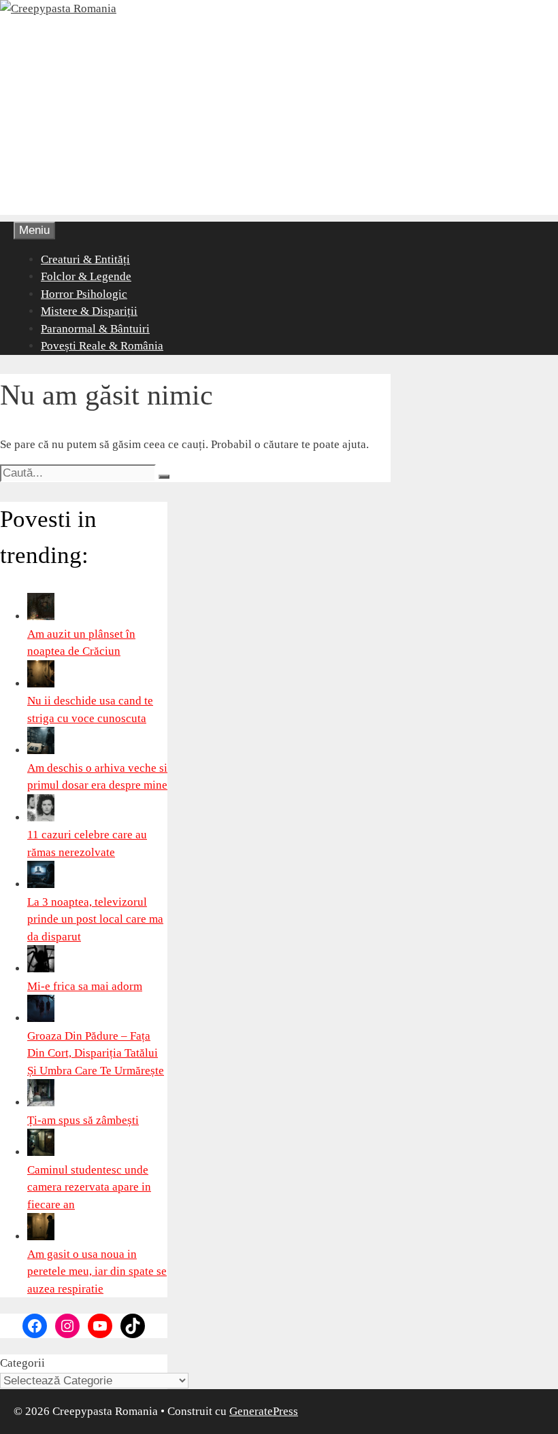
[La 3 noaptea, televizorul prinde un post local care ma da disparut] (40, 884)
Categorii (22, 1362)
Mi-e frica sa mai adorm (84, 986)
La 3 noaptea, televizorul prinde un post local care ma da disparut (95, 919)
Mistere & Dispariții (89, 311)
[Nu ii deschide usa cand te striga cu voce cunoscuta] (40, 683)
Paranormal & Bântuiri (95, 328)
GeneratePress (263, 1411)
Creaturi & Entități (85, 259)
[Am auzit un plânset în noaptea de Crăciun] (40, 616)
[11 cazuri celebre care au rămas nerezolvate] (40, 817)
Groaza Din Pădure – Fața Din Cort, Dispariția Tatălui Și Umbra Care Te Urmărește (95, 1053)
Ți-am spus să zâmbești (83, 1120)
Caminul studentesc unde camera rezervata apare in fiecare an (89, 1187)
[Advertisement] (279, 119)
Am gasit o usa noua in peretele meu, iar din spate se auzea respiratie (97, 1271)
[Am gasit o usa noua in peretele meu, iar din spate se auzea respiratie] (40, 1236)
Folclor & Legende (86, 276)
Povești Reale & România (102, 345)
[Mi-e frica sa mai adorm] (40, 968)
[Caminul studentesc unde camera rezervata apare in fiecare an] (40, 1152)
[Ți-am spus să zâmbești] (40, 1102)
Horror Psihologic (84, 294)
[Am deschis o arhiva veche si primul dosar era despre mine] (40, 750)
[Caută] (164, 477)
